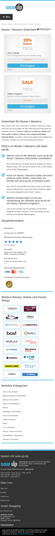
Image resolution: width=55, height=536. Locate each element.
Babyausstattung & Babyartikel (14, 396)
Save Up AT (14, 477)
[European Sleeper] (30, 341)
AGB (5, 263)
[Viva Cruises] (30, 358)
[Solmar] (30, 333)
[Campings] (30, 374)
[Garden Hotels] (12, 309)
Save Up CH (5, 473)
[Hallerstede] (12, 341)
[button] (53, 529)
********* (28, 60)
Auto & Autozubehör (10, 392)
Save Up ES (16, 475)
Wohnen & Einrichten (10, 439)
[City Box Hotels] (30, 309)
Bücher (5, 408)
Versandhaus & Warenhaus (13, 435)
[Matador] (30, 317)
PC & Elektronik (9, 427)
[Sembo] (12, 358)
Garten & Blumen (9, 420)
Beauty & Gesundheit (11, 400)
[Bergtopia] (30, 325)
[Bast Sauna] (12, 333)
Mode (5, 423)
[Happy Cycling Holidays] (12, 317)
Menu (8, 17)
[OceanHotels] (30, 366)
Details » (10, 69)
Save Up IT (5, 477)
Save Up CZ (15, 473)
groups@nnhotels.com (18, 261)
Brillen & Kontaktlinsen (11, 404)
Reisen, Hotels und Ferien (17, 24)
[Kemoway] (12, 374)
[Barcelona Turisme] (30, 349)
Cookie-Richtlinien (24, 534)
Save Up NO (5, 475)
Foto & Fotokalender (10, 416)
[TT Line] (12, 349)
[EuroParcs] (12, 325)
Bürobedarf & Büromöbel (12, 412)
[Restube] (12, 366)
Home (4, 24)
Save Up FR (26, 473)
